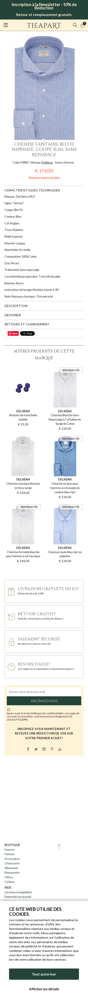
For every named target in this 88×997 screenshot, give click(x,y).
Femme (9, 854)
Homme (10, 849)
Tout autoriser (44, 974)
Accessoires (12, 859)
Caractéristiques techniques (32, 190)
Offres (9, 877)
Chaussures (12, 863)
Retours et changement (27, 324)
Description (16, 306)
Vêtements (11, 868)
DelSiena (47, 162)
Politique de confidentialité (47, 713)
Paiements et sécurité (18, 896)
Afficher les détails (44, 989)
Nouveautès (12, 872)
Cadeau (9, 881)
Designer (13, 315)
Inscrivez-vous (44, 701)
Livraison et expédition (18, 892)
